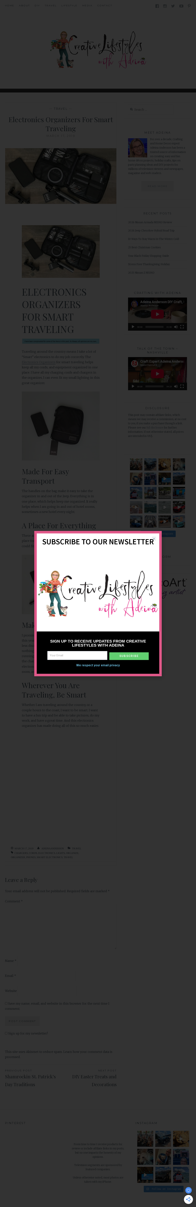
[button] (154, 538)
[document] (98, 603)
